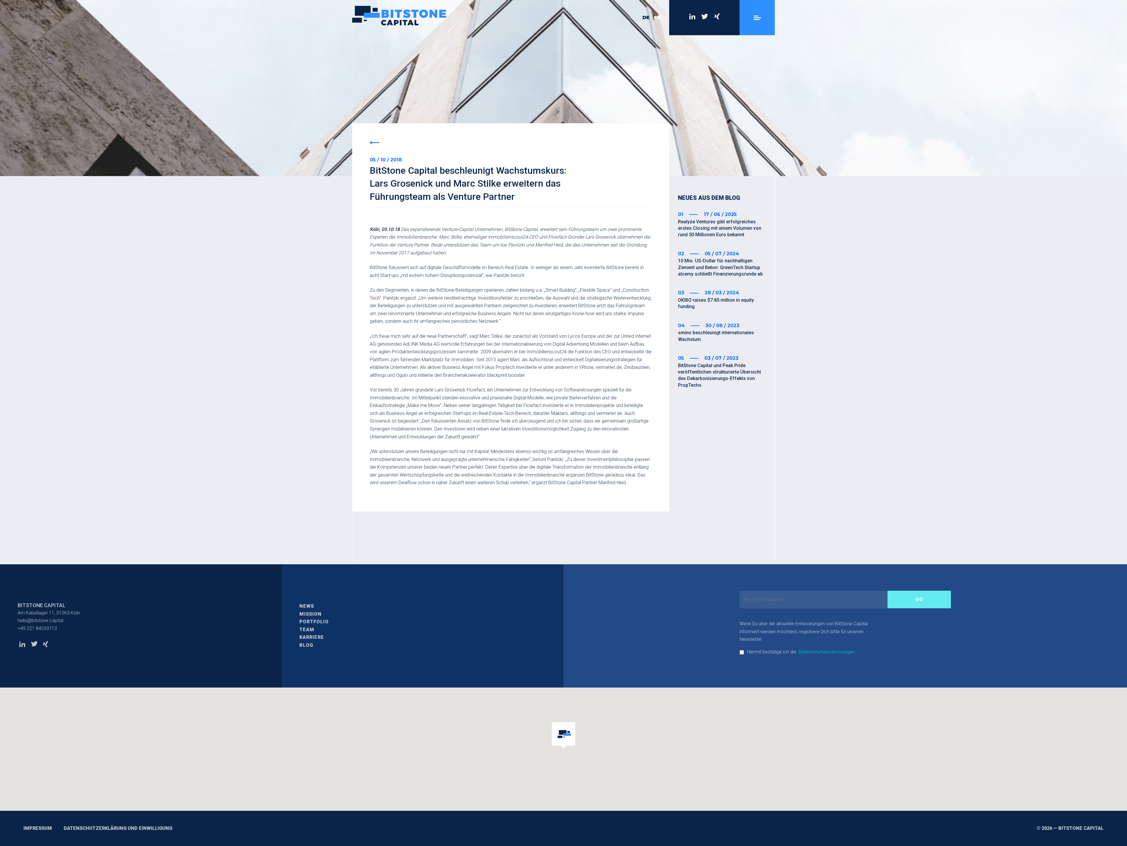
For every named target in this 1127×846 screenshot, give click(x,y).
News (306, 606)
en (657, 17)
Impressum (37, 828)
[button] (563, 735)
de (645, 17)
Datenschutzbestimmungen (827, 652)
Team (306, 629)
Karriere (311, 637)
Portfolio (314, 621)
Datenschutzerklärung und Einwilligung (118, 828)
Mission (310, 614)
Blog (306, 645)
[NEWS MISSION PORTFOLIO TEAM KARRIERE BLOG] (757, 17)
